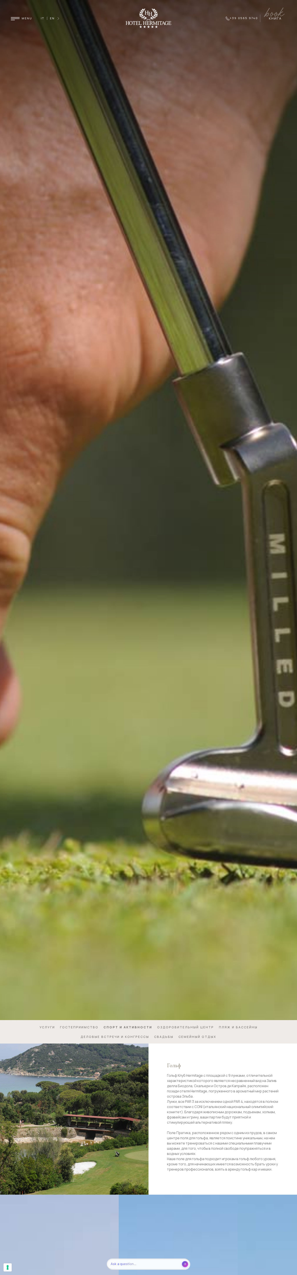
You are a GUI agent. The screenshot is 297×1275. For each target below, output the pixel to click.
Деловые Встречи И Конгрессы (115, 1037)
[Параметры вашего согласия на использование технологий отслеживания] (7, 1267)
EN (52, 18)
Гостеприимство (79, 1027)
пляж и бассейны (238, 1027)
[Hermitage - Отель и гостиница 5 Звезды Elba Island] (148, 18)
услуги (47, 1027)
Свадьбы (164, 1037)
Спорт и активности (127, 1027)
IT (42, 18)
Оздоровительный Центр (185, 1027)
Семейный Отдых (197, 1037)
